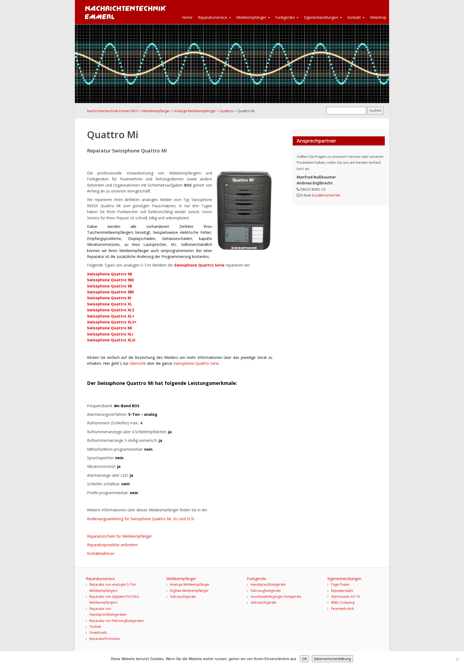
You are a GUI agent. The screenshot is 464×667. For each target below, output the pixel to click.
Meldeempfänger (251, 17)
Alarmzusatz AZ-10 (345, 596)
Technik (95, 626)
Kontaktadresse (100, 553)
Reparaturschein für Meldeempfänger (119, 536)
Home (187, 17)
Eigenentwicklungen (321, 17)
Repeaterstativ (342, 590)
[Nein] (457, 659)
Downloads (98, 632)
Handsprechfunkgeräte (268, 584)
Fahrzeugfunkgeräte (266, 590)
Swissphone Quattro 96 (109, 273)
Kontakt (354, 17)
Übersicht (138, 363)
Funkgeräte (285, 17)
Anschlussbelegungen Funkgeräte (276, 596)
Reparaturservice (213, 17)
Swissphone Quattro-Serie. (196, 363)
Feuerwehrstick (342, 608)
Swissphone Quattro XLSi (111, 339)
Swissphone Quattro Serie (200, 265)
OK (304, 659)
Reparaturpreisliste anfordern (112, 544)
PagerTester (340, 584)
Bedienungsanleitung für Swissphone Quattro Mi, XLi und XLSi (140, 518)
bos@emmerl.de (326, 195)
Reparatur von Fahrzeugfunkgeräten (116, 620)
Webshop (378, 17)
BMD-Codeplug (342, 602)
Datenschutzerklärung (332, 659)
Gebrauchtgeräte (183, 596)
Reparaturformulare (104, 638)
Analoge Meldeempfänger (190, 584)
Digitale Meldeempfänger (189, 590)
